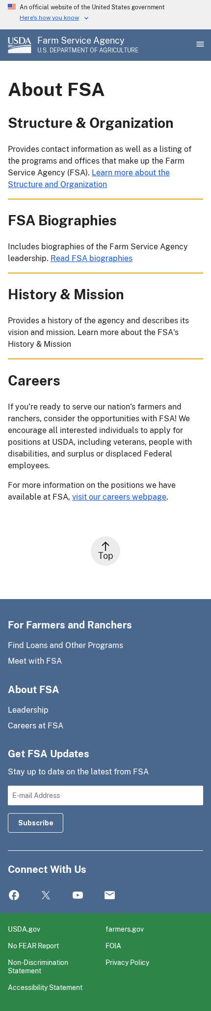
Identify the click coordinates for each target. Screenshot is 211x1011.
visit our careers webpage (119, 497)
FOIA (113, 945)
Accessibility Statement (45, 987)
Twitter (46, 896)
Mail (110, 896)
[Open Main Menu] (199, 45)
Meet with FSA (35, 661)
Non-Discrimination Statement (38, 966)
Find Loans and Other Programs (65, 645)
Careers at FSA (35, 725)
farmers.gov (125, 929)
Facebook (14, 896)
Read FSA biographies (91, 258)
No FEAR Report (33, 945)
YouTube (78, 896)
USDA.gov (24, 929)
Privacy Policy (127, 962)
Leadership (28, 710)
